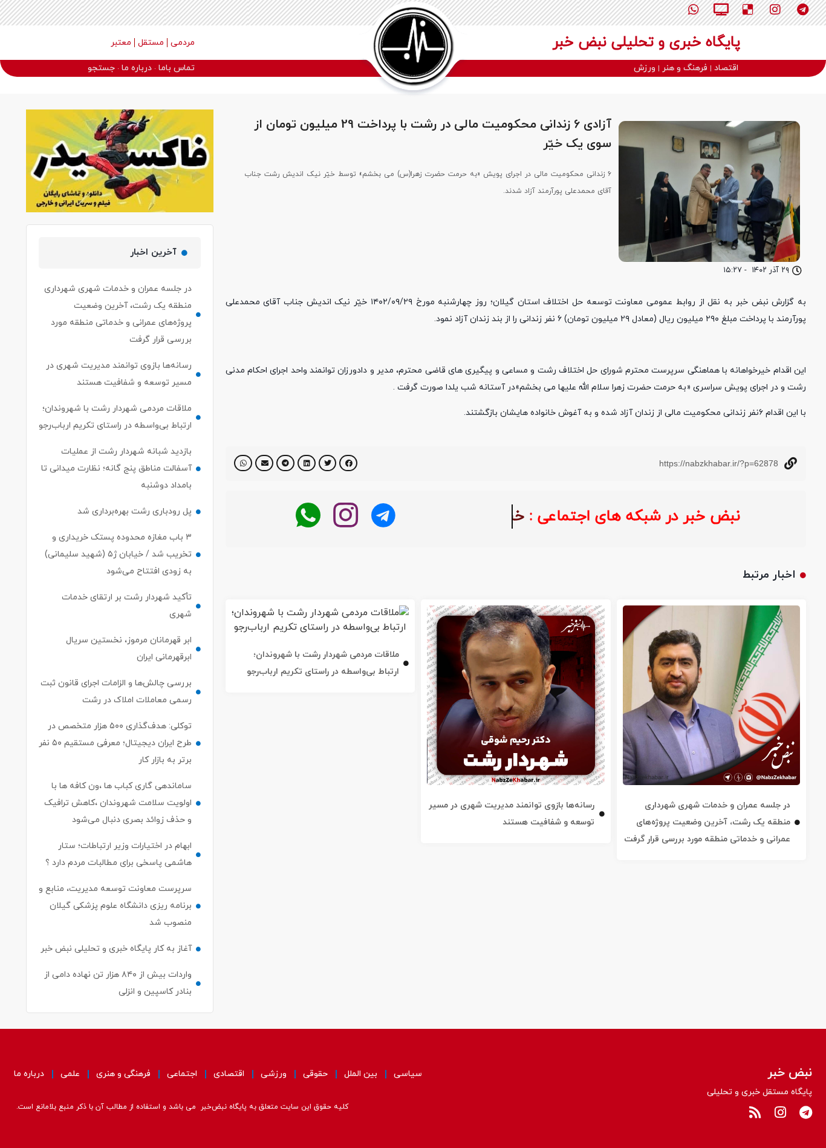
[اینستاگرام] (345, 516)
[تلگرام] (383, 516)
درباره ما (29, 1074)
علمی (70, 1074)
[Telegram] (802, 9)
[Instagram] (775, 9)
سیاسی (408, 1074)
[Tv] (720, 9)
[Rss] (754, 1112)
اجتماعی (182, 1074)
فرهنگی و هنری (123, 1074)
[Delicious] (748, 9)
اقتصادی (228, 1074)
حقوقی (315, 1074)
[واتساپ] (308, 516)
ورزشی (274, 1074)
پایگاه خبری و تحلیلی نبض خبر (646, 42)
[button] (348, 463)
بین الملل (360, 1074)
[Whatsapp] (693, 9)
